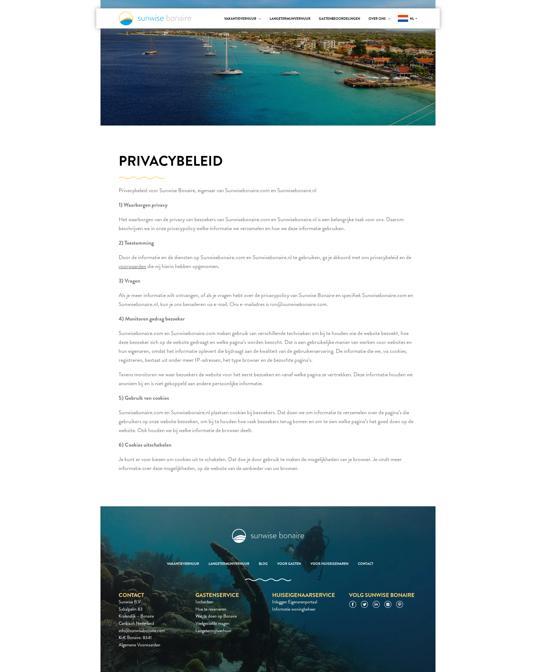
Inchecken (204, 602)
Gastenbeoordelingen (339, 18)
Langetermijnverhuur (290, 18)
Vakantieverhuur (240, 18)
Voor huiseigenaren (329, 563)
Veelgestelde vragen (212, 623)
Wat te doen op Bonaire (216, 616)
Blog (263, 563)
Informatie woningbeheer (293, 609)
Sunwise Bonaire (155, 18)
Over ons (377, 18)
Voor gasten (289, 563)
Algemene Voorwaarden (139, 645)
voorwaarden (132, 266)
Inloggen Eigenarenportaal (294, 602)
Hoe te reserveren (210, 609)
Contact (365, 563)
